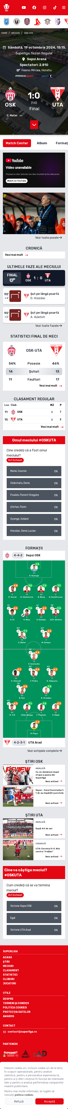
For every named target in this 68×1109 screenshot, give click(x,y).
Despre (8, 998)
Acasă (7, 957)
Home (4, 33)
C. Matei (12, 115)
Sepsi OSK (33, 555)
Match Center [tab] (17, 143)
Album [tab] (42, 143)
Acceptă (49, 1101)
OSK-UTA (28, 33)
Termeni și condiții (16, 1003)
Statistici (10, 974)
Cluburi (8, 979)
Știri (6, 961)
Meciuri (8, 966)
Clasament (11, 970)
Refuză (19, 1101)
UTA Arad (35, 742)
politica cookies (24, 1094)
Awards (8, 1016)
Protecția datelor (16, 1012)
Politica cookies (15, 1007)
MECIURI (15, 33)
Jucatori (9, 983)
